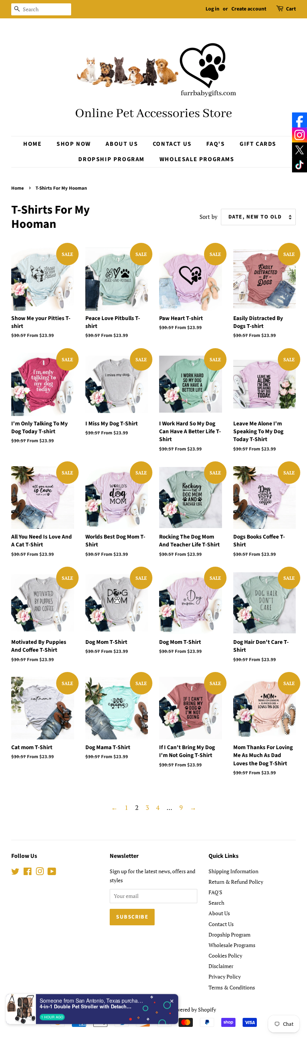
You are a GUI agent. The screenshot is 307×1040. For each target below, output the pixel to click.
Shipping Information (233, 871)
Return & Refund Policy (236, 881)
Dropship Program (111, 159)
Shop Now (74, 144)
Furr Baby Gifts (150, 1009)
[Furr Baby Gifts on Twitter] (15, 872)
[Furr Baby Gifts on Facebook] (27, 872)
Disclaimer (221, 966)
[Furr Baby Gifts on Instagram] (40, 872)
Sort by (209, 216)
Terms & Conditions (232, 987)
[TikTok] (299, 164)
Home (32, 144)
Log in (212, 9)
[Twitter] (299, 149)
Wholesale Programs (196, 159)
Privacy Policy (225, 976)
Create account (248, 9)
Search (216, 902)
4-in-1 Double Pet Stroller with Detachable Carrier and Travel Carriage (86, 990)
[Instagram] (299, 134)
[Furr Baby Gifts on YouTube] (52, 872)
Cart (291, 9)
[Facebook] (299, 119)
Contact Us (172, 144)
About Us (122, 144)
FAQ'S (215, 144)
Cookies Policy (225, 955)
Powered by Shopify (193, 1009)
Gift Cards (258, 144)
